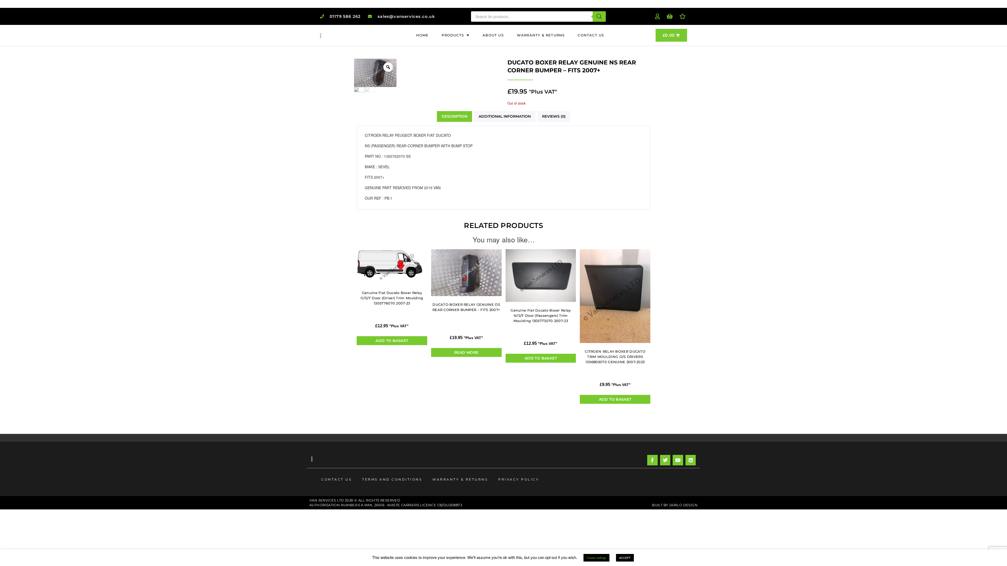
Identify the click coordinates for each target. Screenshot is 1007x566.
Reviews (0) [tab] (554, 116)
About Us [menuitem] (493, 35)
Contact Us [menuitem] (591, 35)
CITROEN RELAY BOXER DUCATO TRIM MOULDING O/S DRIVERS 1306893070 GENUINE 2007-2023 (615, 356)
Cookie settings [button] (596, 558)
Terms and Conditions (392, 479)
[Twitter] (665, 460)
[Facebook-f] (652, 460)
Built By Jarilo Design (675, 505)
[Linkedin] (690, 460)
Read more (466, 352)
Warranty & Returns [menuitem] (541, 35)
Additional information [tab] (505, 116)
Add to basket (392, 340)
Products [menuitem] (453, 35)
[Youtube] (678, 460)
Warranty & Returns (460, 479)
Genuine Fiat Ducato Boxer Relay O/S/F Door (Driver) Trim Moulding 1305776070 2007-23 (392, 298)
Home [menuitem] (422, 35)
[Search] (599, 16)
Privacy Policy (518, 479)
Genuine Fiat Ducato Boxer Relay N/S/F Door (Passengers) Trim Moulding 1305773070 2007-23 (541, 315)
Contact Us (336, 479)
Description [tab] (454, 116)
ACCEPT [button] (625, 558)
